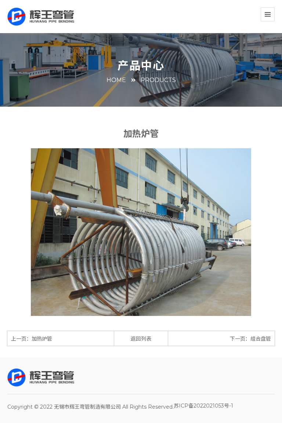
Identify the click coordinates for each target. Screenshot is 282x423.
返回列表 (141, 338)
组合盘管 (260, 338)
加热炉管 (42, 338)
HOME (116, 80)
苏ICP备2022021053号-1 (203, 405)
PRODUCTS (158, 80)
